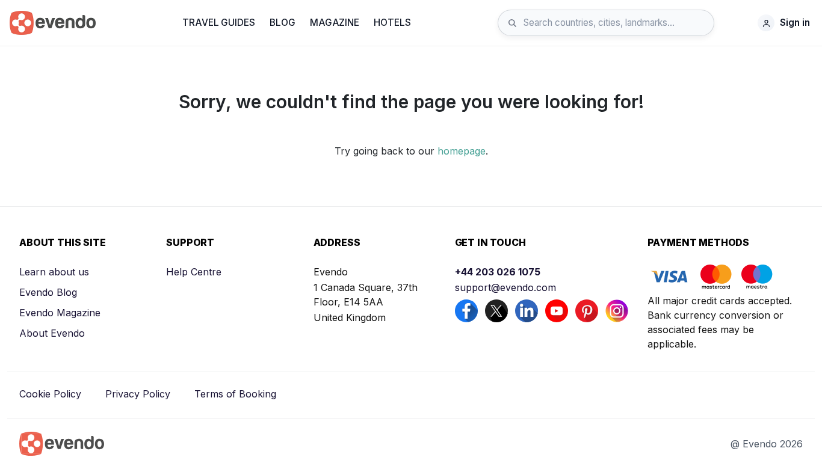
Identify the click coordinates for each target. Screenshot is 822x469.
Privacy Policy (137, 394)
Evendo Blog (48, 292)
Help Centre (193, 272)
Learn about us (54, 272)
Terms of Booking (235, 394)
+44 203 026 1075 (497, 272)
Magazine (334, 22)
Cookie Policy (50, 394)
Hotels (392, 22)
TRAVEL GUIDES (218, 22)
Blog (282, 22)
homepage (461, 151)
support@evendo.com (505, 287)
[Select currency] (739, 23)
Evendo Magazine (59, 313)
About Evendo (52, 333)
